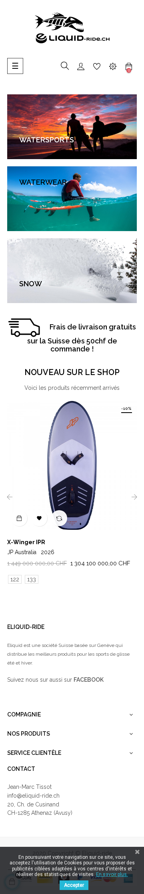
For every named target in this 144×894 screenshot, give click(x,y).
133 (31, 579)
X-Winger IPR (26, 542)
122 (14, 579)
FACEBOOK (89, 679)
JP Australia (30, 552)
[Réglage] (113, 66)
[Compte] (81, 66)
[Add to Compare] (59, 518)
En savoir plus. (112, 874)
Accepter (74, 885)
